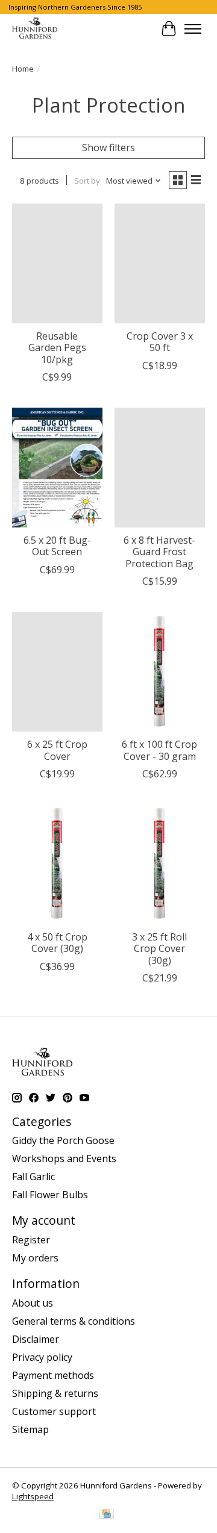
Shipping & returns (55, 1393)
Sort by (87, 180)
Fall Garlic (33, 1176)
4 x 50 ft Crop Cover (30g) (57, 942)
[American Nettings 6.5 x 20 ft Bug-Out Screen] (57, 467)
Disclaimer (35, 1339)
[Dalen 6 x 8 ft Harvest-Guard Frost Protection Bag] (160, 467)
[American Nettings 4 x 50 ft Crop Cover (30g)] (57, 864)
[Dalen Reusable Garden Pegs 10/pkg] (57, 263)
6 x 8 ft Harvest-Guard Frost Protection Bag (159, 551)
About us (32, 1303)
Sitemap (30, 1429)
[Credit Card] (106, 1515)
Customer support (54, 1411)
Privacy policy (42, 1357)
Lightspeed (33, 1496)
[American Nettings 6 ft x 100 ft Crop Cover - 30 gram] (160, 672)
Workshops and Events (64, 1158)
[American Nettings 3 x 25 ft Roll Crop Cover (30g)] (160, 864)
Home (23, 68)
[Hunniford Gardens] (34, 28)
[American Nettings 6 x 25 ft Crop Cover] (57, 672)
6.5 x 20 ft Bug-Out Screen (57, 545)
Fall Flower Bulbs (50, 1194)
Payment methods (53, 1375)
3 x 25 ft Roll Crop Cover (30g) (159, 948)
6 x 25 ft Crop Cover (57, 750)
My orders (35, 1257)
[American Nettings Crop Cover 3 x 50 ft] (160, 263)
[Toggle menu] (193, 29)
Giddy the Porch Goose (63, 1140)
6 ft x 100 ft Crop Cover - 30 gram (159, 750)
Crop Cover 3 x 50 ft (160, 341)
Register (31, 1239)
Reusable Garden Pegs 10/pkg (57, 347)
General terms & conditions (73, 1321)
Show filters (108, 147)
